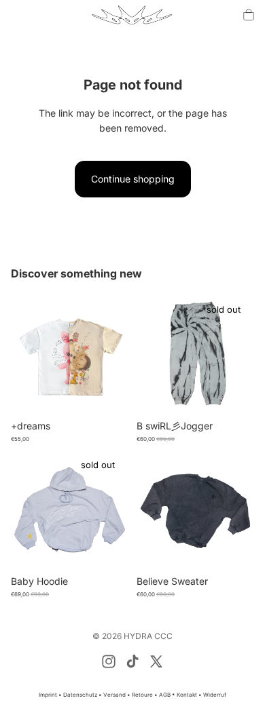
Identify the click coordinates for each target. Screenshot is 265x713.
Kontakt (187, 694)
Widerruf (214, 694)
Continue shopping (133, 179)
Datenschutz (81, 694)
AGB (165, 694)
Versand (115, 694)
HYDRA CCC (148, 636)
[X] (156, 661)
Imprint (48, 694)
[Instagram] (109, 661)
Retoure (143, 694)
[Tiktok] (132, 661)
